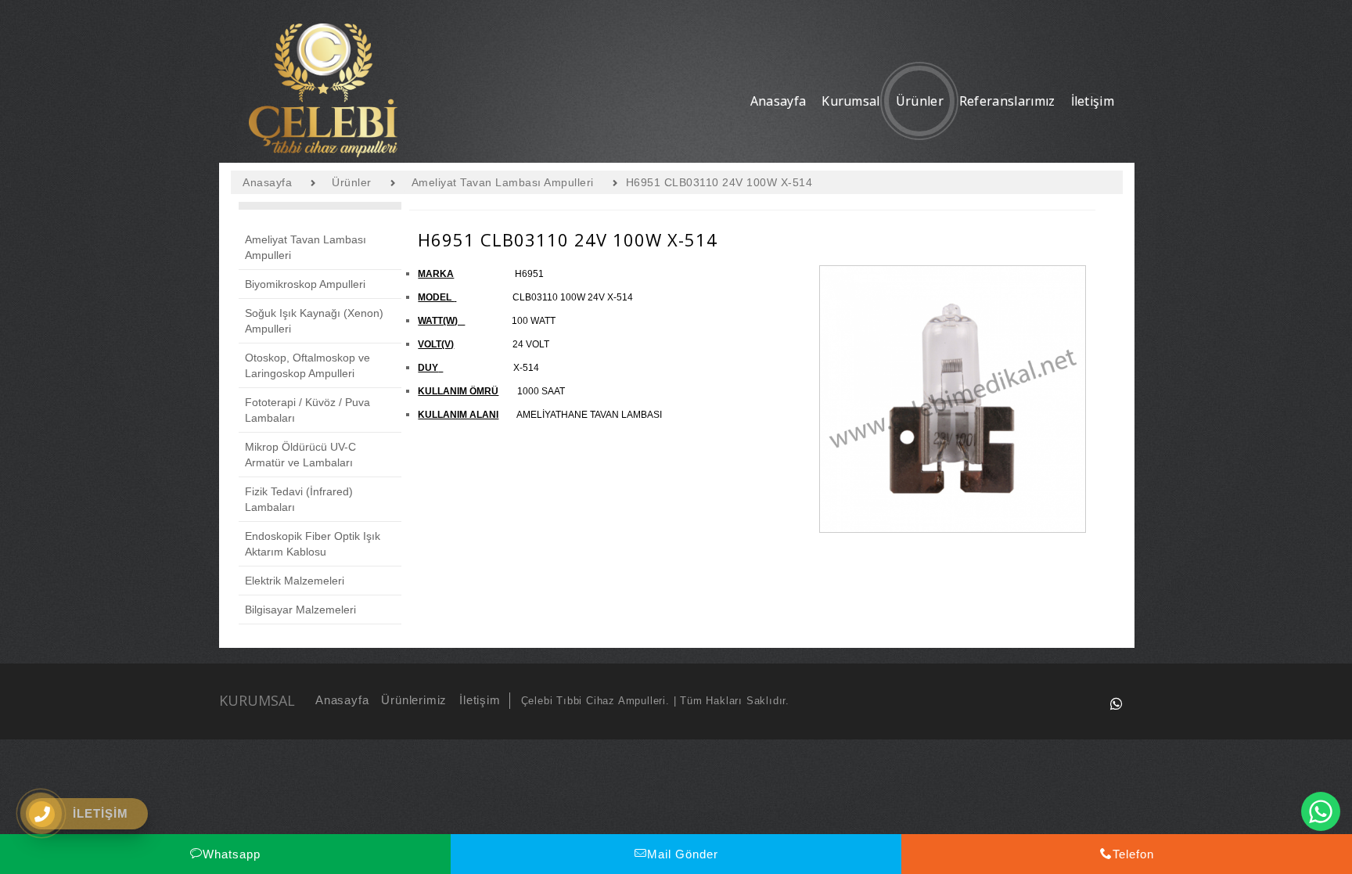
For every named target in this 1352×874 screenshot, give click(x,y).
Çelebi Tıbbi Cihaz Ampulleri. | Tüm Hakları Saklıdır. (655, 701)
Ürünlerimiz (414, 700)
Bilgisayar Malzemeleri (300, 609)
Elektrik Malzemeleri (294, 580)
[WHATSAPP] (1116, 703)
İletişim (479, 700)
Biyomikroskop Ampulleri (305, 284)
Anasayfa (342, 700)
